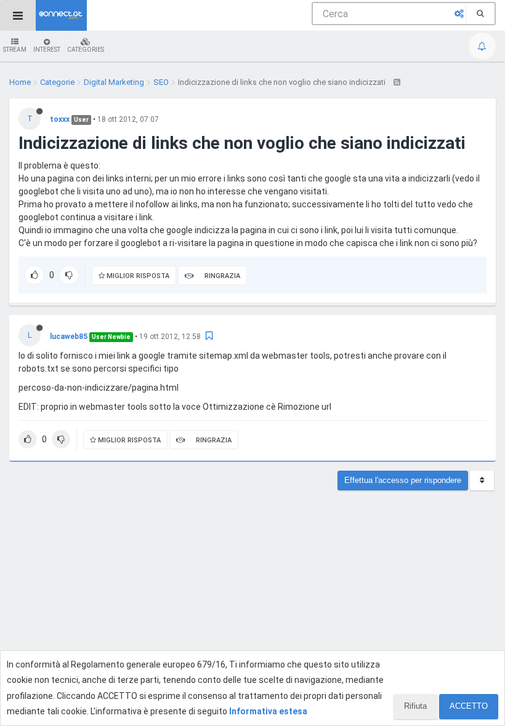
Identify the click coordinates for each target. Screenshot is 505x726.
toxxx (60, 119)
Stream (14, 49)
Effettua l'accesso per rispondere (402, 480)
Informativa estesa (268, 711)
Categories (85, 49)
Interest (46, 49)
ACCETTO (469, 706)
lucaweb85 (68, 336)
